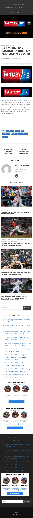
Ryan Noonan (10, 45)
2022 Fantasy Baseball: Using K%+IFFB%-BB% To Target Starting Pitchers (16, 273)
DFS (22, 131)
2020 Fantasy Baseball (7, 295)
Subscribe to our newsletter (16, 438)
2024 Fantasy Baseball (7, 239)
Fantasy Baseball (21, 43)
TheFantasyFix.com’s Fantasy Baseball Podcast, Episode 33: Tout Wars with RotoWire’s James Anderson (14, 298)
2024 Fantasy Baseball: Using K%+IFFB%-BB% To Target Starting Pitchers (16, 244)
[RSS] (14, 12)
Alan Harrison (5, 208)
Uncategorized (12, 241)
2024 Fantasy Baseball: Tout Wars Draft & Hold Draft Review (15, 213)
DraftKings (14, 134)
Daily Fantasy (10, 131)
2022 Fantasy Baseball (7, 271)
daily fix (17, 131)
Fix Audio (18, 295)
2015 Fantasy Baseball (8, 43)
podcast (5, 137)
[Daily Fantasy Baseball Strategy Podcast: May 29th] (16, 74)
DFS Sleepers (6, 134)
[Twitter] (18, 12)
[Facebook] (11, 12)
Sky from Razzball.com (23, 100)
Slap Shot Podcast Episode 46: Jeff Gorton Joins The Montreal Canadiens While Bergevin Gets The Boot (17, 357)
